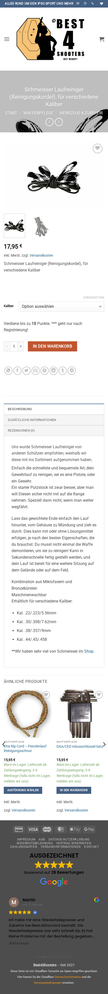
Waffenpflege (38, 113)
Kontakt (91, 847)
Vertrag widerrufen (73, 843)
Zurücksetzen (93, 297)
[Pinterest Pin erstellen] (44, 371)
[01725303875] (93, 3)
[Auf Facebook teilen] (17, 371)
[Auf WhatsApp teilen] (8, 371)
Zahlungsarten (23, 847)
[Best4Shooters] (54, 39)
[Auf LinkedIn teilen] (53, 371)
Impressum (26, 839)
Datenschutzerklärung (69, 839)
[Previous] (12, 176)
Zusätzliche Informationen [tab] (32, 420)
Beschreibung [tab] (20, 409)
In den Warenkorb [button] (74, 790)
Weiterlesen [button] (19, 943)
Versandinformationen (61, 847)
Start (11, 113)
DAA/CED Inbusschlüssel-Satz (80, 746)
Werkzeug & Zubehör (81, 113)
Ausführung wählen (23, 790)
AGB (42, 839)
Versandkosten (41, 255)
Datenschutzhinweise (68, 977)
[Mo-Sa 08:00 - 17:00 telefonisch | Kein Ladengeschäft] (86, 3)
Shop (88, 651)
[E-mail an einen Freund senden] (35, 371)
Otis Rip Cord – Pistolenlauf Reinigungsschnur (25, 748)
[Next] (95, 176)
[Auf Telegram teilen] (72, 371)
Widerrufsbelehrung (35, 843)
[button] (7, 39)
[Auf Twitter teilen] (26, 371)
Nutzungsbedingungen (48, 982)
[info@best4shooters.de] (78, 3)
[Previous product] (59, 122)
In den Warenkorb (52, 346)
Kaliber (9, 306)
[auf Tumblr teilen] (63, 371)
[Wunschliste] (101, 4)
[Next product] (49, 122)
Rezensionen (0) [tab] (21, 430)
